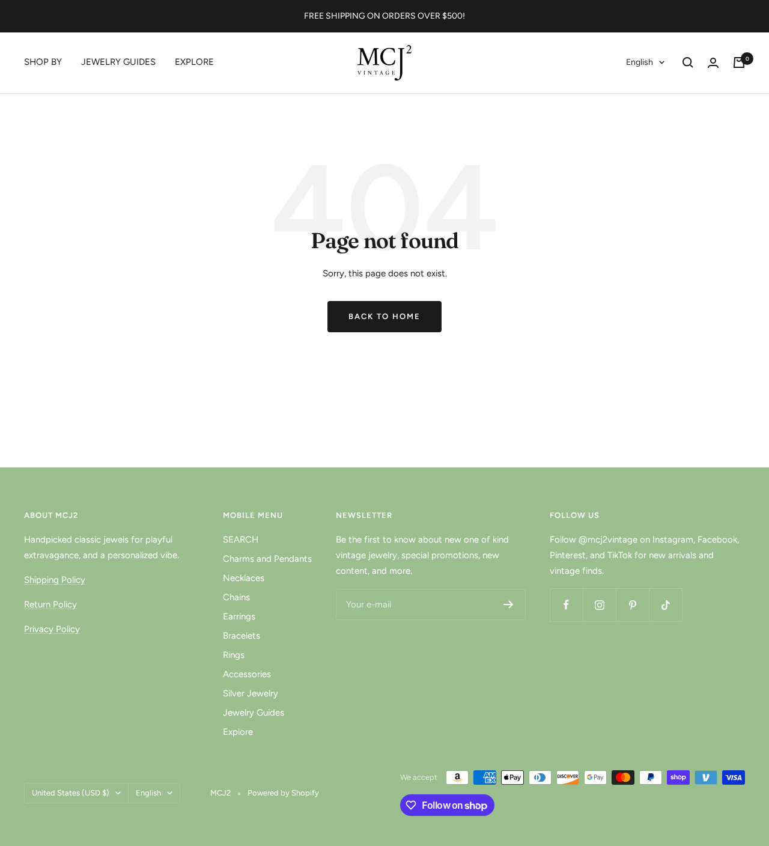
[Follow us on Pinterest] (632, 604)
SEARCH (240, 539)
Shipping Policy (54, 579)
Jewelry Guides (253, 712)
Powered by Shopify (283, 792)
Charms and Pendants (267, 558)
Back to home (384, 316)
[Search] (687, 62)
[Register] (508, 604)
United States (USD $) (70, 792)
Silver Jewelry (250, 693)
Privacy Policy (52, 629)
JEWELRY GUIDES (118, 61)
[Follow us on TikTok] (665, 604)
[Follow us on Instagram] (599, 604)
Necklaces (243, 578)
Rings (234, 655)
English (639, 62)
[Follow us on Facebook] (566, 604)
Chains (236, 597)
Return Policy (50, 604)
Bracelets (241, 635)
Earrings (239, 616)
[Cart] (739, 62)
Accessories (247, 674)
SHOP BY (43, 61)
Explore (238, 731)
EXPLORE (194, 61)
